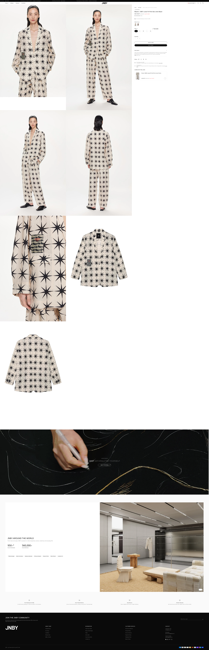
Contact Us (87, 639)
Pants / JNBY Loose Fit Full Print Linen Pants (151, 73)
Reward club (47, 634)
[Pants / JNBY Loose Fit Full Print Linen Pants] (137, 76)
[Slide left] (164, 69)
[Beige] (135, 24)
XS (136, 31)
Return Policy (127, 639)
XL (150, 31)
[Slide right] (166, 69)
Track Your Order (88, 628)
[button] (198, 3)
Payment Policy (128, 634)
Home (135, 7)
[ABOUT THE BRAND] (104, 462)
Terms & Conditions (129, 628)
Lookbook (47, 632)
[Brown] (138, 24)
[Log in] (200, 3)
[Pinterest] (143, 59)
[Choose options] (165, 78)
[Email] (145, 59)
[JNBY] (104, 3)
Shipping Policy (128, 637)
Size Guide (87, 634)
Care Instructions (88, 637)
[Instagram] (138, 59)
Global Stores (48, 628)
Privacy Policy (128, 630)
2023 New (139, 7)
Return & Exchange (89, 630)
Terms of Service (128, 632)
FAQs (86, 632)
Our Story (47, 630)
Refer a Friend (48, 637)
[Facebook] (141, 59)
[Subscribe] (203, 619)
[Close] (208, 644)
